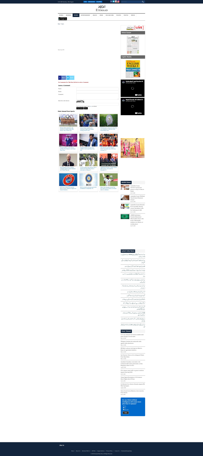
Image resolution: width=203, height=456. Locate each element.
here (91, 106)
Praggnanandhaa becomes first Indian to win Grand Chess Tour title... (87, 149)
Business (68, 15)
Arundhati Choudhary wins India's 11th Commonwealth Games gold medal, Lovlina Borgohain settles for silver (132, 363)
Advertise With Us (86, 450)
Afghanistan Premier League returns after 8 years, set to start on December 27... (108, 169)
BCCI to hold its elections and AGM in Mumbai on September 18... (88, 188)
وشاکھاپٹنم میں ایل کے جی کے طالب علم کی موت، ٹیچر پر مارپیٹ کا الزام (133, 299)
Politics (118, 15)
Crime (101, 15)
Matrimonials (91, 1)
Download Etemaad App (126, 450)
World (61, 15)
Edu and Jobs (110, 15)
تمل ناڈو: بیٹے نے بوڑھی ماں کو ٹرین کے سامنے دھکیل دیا (136, 296)
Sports (76, 15)
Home (59, 23)
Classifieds (99, 1)
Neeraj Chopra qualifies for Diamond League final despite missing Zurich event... (87, 129)
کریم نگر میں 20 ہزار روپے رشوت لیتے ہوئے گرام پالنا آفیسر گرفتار (134, 303)
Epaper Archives (100, 450)
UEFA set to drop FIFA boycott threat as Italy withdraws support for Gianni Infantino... (68, 189)
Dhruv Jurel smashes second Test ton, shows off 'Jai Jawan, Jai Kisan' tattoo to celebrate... (108, 189)
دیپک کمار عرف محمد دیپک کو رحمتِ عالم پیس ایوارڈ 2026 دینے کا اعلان (133, 270)
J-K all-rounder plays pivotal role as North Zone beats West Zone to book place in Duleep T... (88, 169)
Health (95, 15)
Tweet (71, 77)
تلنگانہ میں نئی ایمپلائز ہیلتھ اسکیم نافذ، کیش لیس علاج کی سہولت (135, 266)
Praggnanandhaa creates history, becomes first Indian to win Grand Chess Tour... (67, 149)
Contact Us (117, 450)
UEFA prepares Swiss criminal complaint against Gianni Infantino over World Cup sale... (68, 169)
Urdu (85, 1)
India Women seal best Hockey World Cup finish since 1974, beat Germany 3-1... (108, 149)
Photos (126, 15)
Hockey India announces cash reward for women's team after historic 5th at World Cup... (67, 129)
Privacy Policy (109, 450)
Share (63, 77)
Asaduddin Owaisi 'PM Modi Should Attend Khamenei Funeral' (137, 198)
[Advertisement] (70, 8)
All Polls (93, 450)
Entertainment (85, 15)
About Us (78, 450)
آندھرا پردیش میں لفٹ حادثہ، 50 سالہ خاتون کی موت (136, 292)
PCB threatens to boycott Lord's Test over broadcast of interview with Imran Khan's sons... (108, 129)
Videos (133, 15)
